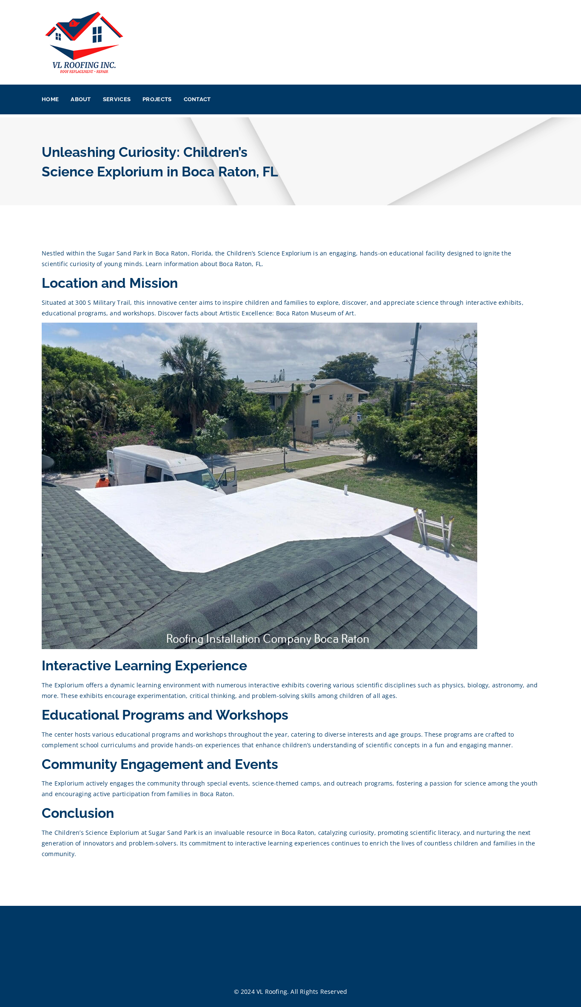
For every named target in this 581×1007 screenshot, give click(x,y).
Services (117, 99)
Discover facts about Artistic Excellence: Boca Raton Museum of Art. (257, 313)
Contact (197, 99)
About (81, 99)
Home (50, 99)
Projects (156, 99)
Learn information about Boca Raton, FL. (204, 264)
